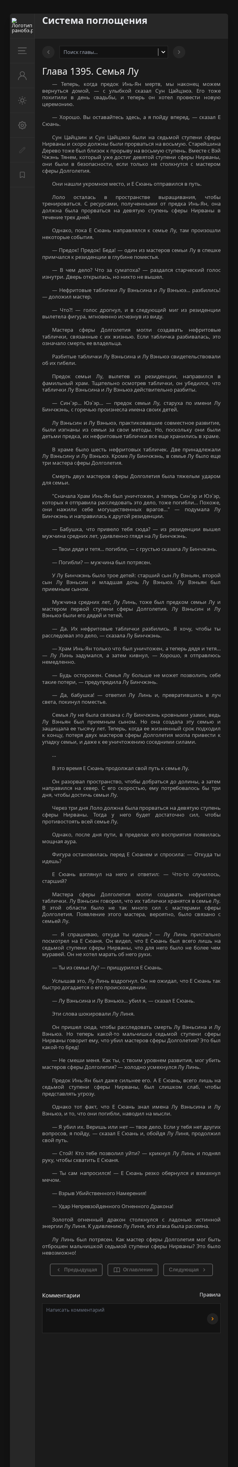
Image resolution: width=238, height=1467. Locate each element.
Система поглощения (95, 20)
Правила (210, 1294)
